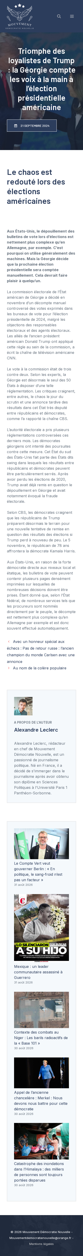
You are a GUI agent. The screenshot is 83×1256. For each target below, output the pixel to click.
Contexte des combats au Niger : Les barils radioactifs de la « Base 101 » (41, 1038)
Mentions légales (41, 1244)
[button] (59, 16)
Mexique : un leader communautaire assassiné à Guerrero (38, 972)
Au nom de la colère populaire (39, 668)
